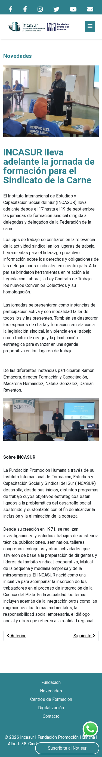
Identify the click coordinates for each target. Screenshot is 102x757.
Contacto (51, 716)
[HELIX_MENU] (90, 26)
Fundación (51, 682)
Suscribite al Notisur (67, 748)
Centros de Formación (51, 699)
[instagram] (40, 9)
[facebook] (11, 9)
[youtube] (73, 9)
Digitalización (51, 707)
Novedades (51, 690)
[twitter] (56, 9)
